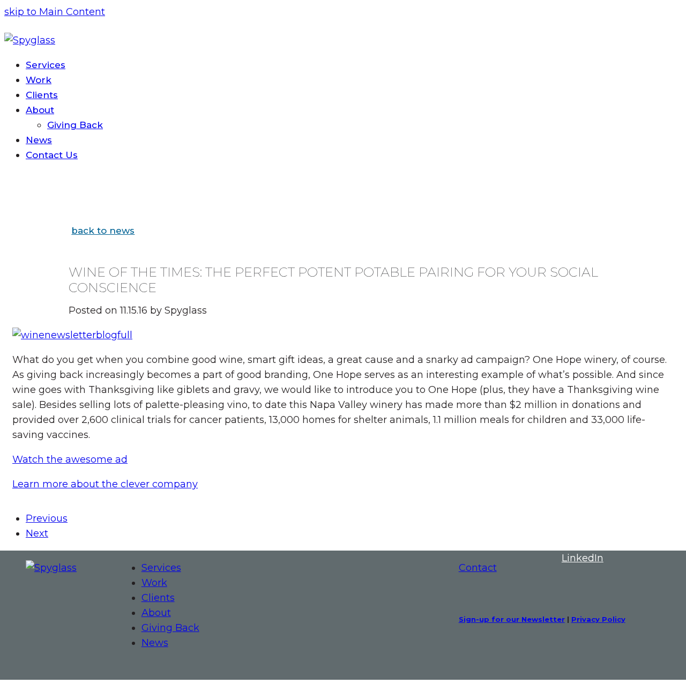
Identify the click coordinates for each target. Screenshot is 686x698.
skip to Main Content (54, 12)
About (156, 613)
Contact (478, 568)
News (154, 643)
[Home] (51, 568)
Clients (158, 598)
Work (154, 583)
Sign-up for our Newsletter (512, 619)
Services (161, 568)
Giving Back (170, 628)
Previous (47, 518)
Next (37, 533)
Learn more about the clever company (105, 484)
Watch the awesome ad (70, 459)
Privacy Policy (598, 619)
